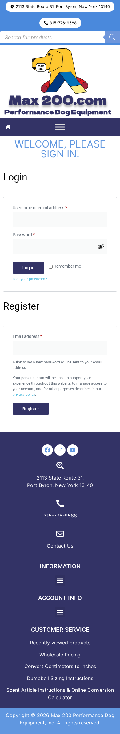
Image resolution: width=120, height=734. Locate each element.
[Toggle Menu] (60, 127)
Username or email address (48, 206)
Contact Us (60, 546)
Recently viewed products (60, 642)
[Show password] (101, 246)
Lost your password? (30, 279)
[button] (60, 7)
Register (30, 408)
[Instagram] (60, 450)
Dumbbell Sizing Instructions (60, 678)
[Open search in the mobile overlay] (60, 37)
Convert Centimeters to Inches (60, 666)
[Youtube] (72, 450)
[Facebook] (47, 450)
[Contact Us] (60, 533)
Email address (36, 335)
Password (32, 233)
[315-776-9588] (60, 503)
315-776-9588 (60, 516)
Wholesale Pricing (60, 654)
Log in (28, 267)
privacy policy (24, 394)
